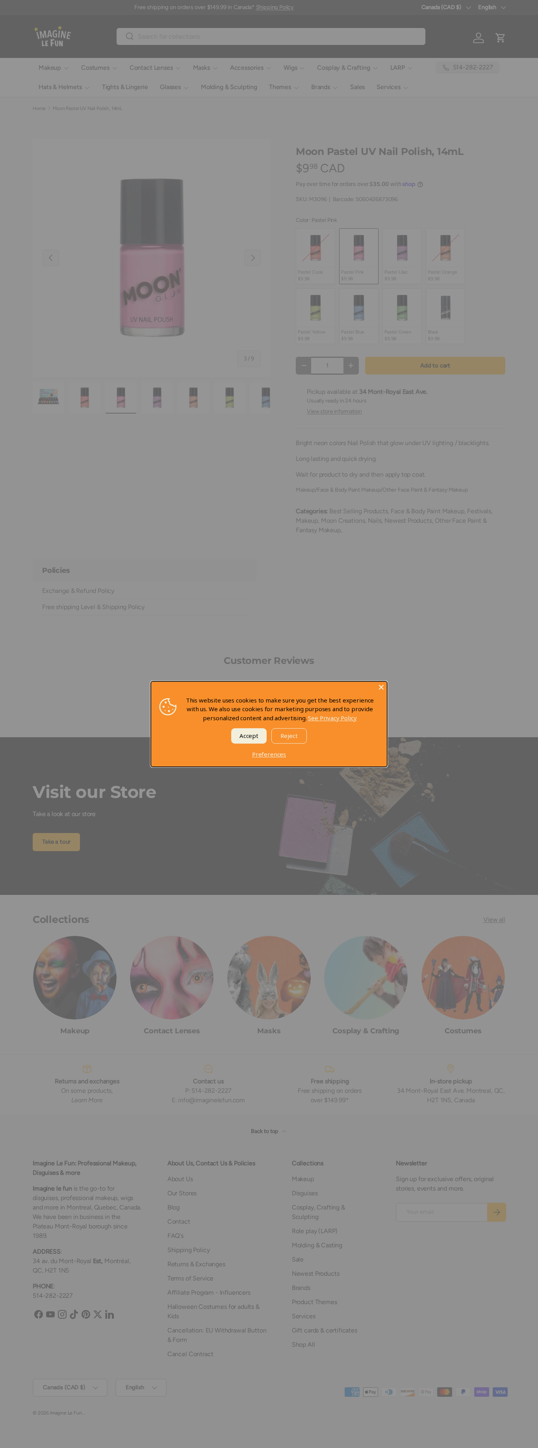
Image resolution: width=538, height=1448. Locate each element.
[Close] (381, 687)
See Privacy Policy (332, 718)
